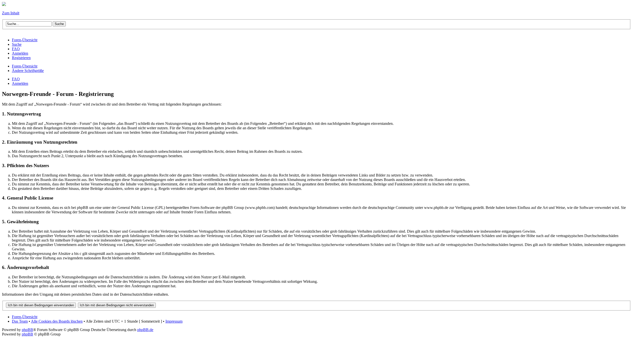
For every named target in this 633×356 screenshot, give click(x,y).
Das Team (20, 321)
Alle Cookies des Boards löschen (57, 321)
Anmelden (20, 83)
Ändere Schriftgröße (28, 70)
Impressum (173, 321)
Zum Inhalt (10, 13)
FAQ (16, 79)
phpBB (27, 330)
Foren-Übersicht (24, 66)
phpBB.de (145, 330)
